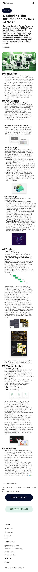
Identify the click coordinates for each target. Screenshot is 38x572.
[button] (33, 3)
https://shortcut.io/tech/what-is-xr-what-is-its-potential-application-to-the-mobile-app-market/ (19, 376)
